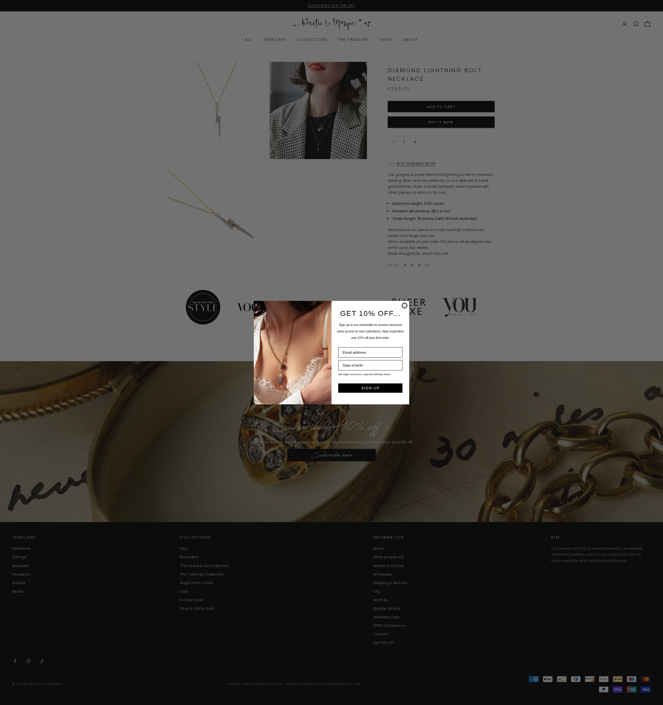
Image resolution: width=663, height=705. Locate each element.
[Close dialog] (404, 305)
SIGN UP (370, 388)
